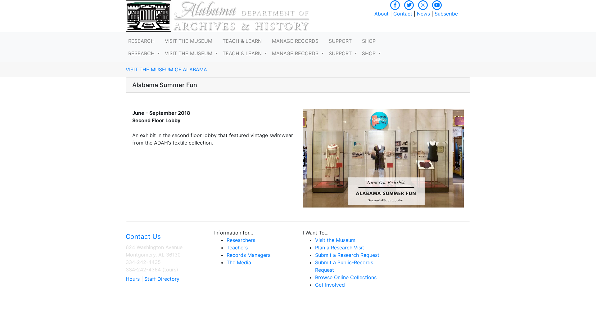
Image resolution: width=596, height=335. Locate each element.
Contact (402, 14)
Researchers (241, 240)
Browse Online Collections (346, 277)
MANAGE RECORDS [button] (295, 41)
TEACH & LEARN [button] (242, 41)
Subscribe (446, 14)
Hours (133, 279)
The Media (239, 262)
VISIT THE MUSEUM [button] (188, 41)
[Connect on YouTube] (437, 4)
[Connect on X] (409, 4)
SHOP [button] (369, 41)
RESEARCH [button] (141, 41)
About (381, 14)
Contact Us (143, 236)
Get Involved (330, 285)
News (423, 14)
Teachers (237, 247)
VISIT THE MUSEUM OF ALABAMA (166, 69)
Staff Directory (161, 279)
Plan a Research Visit (339, 247)
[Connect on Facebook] (395, 4)
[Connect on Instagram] (423, 4)
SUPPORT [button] (340, 41)
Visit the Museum (335, 240)
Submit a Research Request (347, 255)
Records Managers (248, 255)
